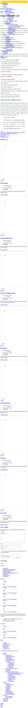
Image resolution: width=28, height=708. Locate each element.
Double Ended (11, 17)
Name (2, 543)
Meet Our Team (9, 697)
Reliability (8, 689)
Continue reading (4, 194)
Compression (11, 663)
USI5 (4, 596)
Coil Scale (8, 132)
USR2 (4, 584)
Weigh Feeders (9, 8)
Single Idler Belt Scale (10, 9)
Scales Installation (9, 691)
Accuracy (8, 683)
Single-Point (5, 575)
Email (2, 546)
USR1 (4, 590)
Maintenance (8, 687)
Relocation (8, 688)
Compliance (8, 685)
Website (2, 548)
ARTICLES (5, 647)
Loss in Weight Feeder (10, 12)
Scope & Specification (10, 694)
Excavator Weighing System (14, 26)
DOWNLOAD (6, 646)
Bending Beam (11, 662)
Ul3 (3, 609)
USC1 (4, 602)
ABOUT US (5, 645)
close (2, 563)
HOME (4, 642)
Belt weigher (3, 132)
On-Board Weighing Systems (12, 24)
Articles (4, 568)
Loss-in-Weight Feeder (6, 238)
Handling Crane (11, 677)
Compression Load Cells (8, 570)
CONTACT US (6, 648)
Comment (3, 533)
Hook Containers (11, 678)
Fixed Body (10, 675)
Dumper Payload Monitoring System (15, 25)
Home (2, 11)
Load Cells (8, 14)
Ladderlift (10, 680)
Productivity (8, 690)
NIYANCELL (7, 650)
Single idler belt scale (13, 133)
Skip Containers (11, 681)
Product (5, 11)
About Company (9, 49)
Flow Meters (8, 22)
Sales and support (9, 692)
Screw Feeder (8, 10)
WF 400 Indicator (9, 11)
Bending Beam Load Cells (8, 569)
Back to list (3, 135)
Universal (5, 576)
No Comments (13, 586)
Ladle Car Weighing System (8, 293)
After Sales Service (10, 37)
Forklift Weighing (12, 676)
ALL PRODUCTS (7, 643)
